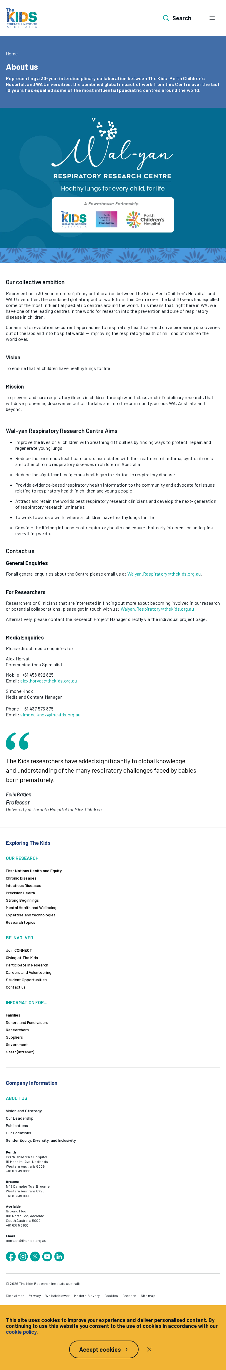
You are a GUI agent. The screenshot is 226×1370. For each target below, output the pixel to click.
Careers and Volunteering (28, 972)
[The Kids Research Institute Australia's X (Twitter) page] (35, 1257)
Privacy (35, 1295)
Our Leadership (20, 1118)
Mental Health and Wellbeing (31, 907)
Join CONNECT (19, 950)
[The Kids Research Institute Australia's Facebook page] (11, 1257)
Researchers (17, 1029)
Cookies (111, 1295)
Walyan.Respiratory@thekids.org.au (164, 573)
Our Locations (18, 1132)
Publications (17, 1125)
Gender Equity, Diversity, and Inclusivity (41, 1140)
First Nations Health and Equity (34, 870)
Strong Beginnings (22, 900)
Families (13, 1014)
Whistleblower (57, 1295)
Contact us (16, 986)
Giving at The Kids (22, 957)
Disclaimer (15, 1295)
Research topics (20, 922)
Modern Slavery (87, 1295)
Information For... (26, 1002)
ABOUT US (16, 1098)
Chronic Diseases (21, 877)
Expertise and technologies (31, 914)
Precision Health (20, 892)
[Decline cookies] (149, 1349)
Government (17, 1044)
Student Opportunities (26, 979)
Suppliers (14, 1037)
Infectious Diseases (23, 885)
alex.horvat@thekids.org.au (48, 680)
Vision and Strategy (24, 1110)
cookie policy (21, 1331)
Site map (148, 1295)
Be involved (19, 937)
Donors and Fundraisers (27, 1022)
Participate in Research (27, 964)
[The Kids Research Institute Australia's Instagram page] (23, 1257)
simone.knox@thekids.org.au (50, 714)
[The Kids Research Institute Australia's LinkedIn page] (59, 1257)
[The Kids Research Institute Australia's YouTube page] (47, 1257)
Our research (22, 858)
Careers (129, 1295)
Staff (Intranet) (20, 1051)
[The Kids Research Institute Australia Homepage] (21, 18)
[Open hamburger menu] (212, 18)
